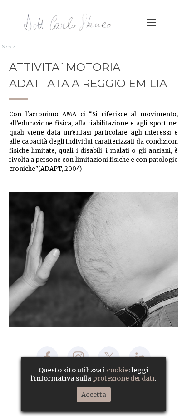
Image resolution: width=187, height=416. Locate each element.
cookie (117, 370)
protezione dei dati (124, 378)
